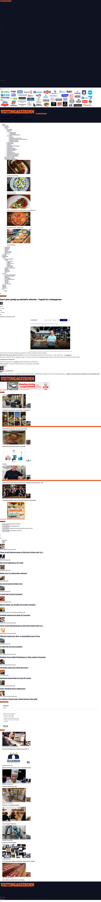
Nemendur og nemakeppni (10, 37)
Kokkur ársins (10, 30)
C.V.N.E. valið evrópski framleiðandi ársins (10, 526)
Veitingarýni (7, 41)
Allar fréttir (7, 6)
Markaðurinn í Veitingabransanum (6, 316)
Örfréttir (6, 42)
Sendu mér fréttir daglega (9, 715)
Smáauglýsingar (5, 48)
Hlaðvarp (6, 60)
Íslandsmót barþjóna (11, 27)
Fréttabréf (7, 68)
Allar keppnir (9, 8)
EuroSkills (11, 16)
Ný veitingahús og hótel (9, 36)
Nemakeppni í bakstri (13, 19)
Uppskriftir (4, 77)
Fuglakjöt (9, 53)
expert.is (16, 361)
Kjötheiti (8, 56)
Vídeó (6, 64)
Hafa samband (8, 69)
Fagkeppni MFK (10, 22)
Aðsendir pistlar (8, 45)
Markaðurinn (7, 40)
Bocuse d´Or (9, 9)
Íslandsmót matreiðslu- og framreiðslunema (18, 18)
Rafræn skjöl (7, 62)
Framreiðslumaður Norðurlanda (13, 25)
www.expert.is (68, 355)
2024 (3, 365)
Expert (5, 365)
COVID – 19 (7, 46)
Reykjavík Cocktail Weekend (12, 33)
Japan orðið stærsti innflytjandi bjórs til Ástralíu (12, 530)
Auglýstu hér (4, 78)
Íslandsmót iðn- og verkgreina (15, 17)
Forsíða (3, 3)
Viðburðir (4, 76)
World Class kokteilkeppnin (12, 35)
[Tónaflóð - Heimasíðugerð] (3, 899)
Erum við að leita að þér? (10, 67)
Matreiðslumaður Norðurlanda (13, 32)
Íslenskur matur (10, 55)
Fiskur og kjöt (10, 52)
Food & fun (9, 23)
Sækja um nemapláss (9, 50)
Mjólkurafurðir (10, 57)
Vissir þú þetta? (8, 75)
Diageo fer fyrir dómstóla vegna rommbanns (11, 523)
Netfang (4, 707)
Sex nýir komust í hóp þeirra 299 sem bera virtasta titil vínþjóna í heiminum (17, 528)
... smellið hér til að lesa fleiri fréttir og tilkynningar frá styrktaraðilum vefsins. (82, 373)
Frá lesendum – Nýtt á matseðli (11, 38)
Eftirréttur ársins (10, 21)
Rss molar (7, 72)
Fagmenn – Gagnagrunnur (10, 59)
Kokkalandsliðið (12, 11)
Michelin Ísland (8, 43)
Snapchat (6, 71)
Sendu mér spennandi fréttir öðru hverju (11, 718)
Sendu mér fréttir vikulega (9, 716)
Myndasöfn (7, 61)
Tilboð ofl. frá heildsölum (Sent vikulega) (11, 719)
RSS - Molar (2, 897)
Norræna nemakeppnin (14, 20)
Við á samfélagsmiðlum (9, 70)
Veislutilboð (4, 47)
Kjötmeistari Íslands (11, 29)
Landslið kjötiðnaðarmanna (14, 13)
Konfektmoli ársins (11, 31)
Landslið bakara (12, 12)
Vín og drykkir (7, 39)
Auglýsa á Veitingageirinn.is (10, 66)
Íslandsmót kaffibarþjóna (12, 28)
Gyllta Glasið (9, 26)
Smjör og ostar (10, 58)
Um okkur (6, 74)
